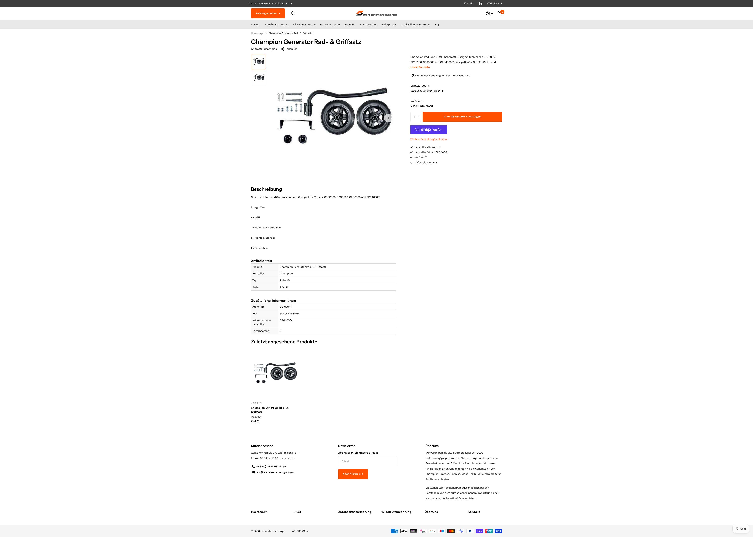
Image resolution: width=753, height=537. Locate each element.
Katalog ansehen (267, 13)
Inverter (255, 24)
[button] (249, 3)
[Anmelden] (489, 13)
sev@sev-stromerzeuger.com (275, 472)
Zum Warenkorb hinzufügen (462, 116)
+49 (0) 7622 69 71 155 (271, 466)
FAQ (436, 24)
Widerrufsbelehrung (396, 512)
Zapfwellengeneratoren (415, 24)
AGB (297, 512)
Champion (270, 49)
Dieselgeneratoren (304, 24)
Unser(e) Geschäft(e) (457, 75)
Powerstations (368, 24)
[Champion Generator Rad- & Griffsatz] (275, 374)
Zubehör (350, 24)
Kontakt (468, 3)
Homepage (257, 33)
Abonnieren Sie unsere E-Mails (358, 452)
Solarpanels (389, 24)
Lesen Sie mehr (420, 67)
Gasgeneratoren (330, 24)
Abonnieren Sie (353, 474)
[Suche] (293, 13)
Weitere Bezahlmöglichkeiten (428, 139)
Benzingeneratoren (276, 24)
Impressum (259, 512)
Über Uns (431, 512)
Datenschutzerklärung (354, 512)
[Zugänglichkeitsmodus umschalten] (480, 3)
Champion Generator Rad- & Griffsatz (270, 409)
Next (303, 3)
